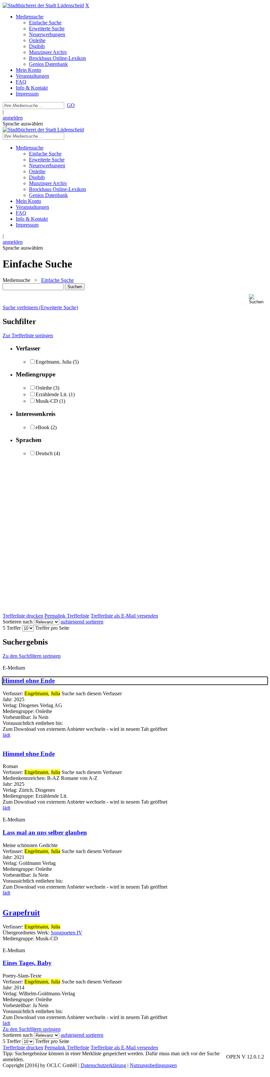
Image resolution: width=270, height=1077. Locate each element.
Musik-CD (47, 401)
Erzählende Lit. (52, 394)
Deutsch (44, 453)
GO (71, 105)
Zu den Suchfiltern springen (32, 656)
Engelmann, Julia (53, 362)
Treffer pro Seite (52, 628)
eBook (42, 427)
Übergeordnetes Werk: (27, 932)
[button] (258, 299)
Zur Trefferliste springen (28, 335)
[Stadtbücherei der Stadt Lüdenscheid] (43, 5)
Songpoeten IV (66, 932)
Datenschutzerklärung (103, 1065)
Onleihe (44, 388)
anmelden (13, 118)
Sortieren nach (18, 621)
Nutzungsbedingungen (153, 1065)
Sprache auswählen (23, 123)
